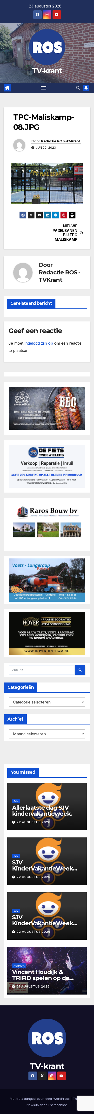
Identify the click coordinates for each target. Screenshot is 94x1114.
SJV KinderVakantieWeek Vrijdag (42, 923)
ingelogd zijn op (39, 343)
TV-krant (47, 70)
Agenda (19, 965)
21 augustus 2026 (33, 986)
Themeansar (57, 1105)
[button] (78, 87)
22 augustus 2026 (33, 822)
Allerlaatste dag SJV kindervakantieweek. (42, 810)
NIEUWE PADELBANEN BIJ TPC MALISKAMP (65, 233)
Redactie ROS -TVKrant (60, 141)
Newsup (33, 1105)
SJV (15, 801)
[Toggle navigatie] (43, 88)
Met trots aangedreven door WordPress (40, 1098)
